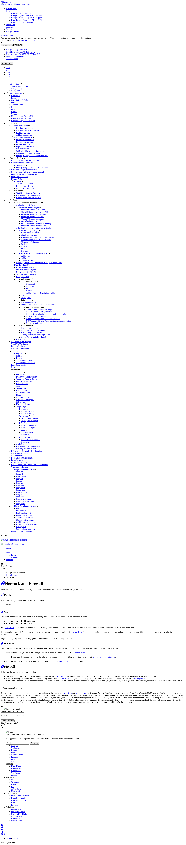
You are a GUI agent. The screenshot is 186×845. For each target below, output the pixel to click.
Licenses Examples (29, 413)
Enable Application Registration (39, 312)
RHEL (14, 111)
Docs (8, 11)
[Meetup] (2, 830)
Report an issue (18, 544)
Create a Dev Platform (20, 814)
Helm (13, 98)
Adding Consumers (24, 135)
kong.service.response (25, 501)
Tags (18, 386)
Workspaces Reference (30, 418)
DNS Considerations (19, 177)
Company (15, 746)
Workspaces (26, 298)
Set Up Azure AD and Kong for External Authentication (48, 321)
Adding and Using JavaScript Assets (35, 335)
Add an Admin (27, 260)
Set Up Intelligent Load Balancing (30, 151)
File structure (21, 511)
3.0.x (8, 72)
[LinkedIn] (2, 832)
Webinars (15, 782)
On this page (6, 548)
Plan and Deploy (16, 158)
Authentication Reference (26, 205)
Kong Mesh (16, 771)
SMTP (24, 295)
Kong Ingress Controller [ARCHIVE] (26, 20)
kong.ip (19, 481)
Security (17, 191)
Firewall (9, 559)
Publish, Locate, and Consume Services (32, 156)
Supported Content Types (26, 379)
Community (11, 29)
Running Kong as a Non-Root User (25, 160)
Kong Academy (12, 31)
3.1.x (8, 70)
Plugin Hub (10, 25)
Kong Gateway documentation (24, 40)
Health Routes (22, 384)
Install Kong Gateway (20, 796)
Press (13, 759)
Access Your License (24, 184)
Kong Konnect (17, 766)
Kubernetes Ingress (18, 800)
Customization (25, 326)
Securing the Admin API (26, 449)
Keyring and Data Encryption (28, 195)
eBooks (14, 780)
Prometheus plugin (18, 365)
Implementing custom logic (27, 513)
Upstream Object (23, 404)
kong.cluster (21, 476)
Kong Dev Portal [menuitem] (21, 265)
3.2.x (8, 68)
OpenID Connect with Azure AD (34, 212)
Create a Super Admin (30, 233)
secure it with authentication (104, 657)
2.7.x (8, 74)
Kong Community (18, 798)
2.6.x (8, 77)
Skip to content (7, 2)
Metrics (19, 356)
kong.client (20, 472)
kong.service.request (24, 499)
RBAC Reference (28, 425)
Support (9, 27)
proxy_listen (9, 628)
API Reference (27, 432)
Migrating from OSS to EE (22, 116)
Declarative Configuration (26, 377)
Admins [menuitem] (22, 430)
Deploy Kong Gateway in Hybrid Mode (32, 167)
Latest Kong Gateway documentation (15, 57)
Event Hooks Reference (30, 440)
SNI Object (20, 402)
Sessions (24, 251)
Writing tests (21, 527)
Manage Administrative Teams (28, 153)
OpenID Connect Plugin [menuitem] (29, 207)
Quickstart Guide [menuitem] (21, 126)
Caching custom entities (25, 522)
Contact (14, 761)
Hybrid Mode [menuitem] (19, 165)
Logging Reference (19, 346)
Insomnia (14, 805)
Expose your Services (25, 142)
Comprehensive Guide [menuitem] (23, 137)
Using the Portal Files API (26, 272)
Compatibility (16, 88)
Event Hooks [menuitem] (24, 437)
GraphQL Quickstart (19, 344)
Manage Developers (29, 302)
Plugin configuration (24, 515)
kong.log (19, 483)
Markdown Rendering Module (33, 330)
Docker (14, 102)
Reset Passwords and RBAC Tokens (36, 240)
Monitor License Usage (25, 188)
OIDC (23, 249)
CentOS (14, 107)
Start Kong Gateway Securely (28, 193)
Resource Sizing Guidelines (22, 163)
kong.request (21, 490)
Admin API (15, 557)
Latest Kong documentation (22, 22)
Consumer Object (23, 393)
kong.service (21, 497)
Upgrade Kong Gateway (21, 118)
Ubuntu (14, 114)
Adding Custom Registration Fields (40, 293)
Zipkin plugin (16, 367)
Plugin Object (21, 395)
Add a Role (25, 256)
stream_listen (77, 632)
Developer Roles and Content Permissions (38, 305)
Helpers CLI (21, 339)
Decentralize (16, 809)
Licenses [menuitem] (17, 181)
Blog (13, 787)
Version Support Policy (20, 86)
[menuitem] (95, 9)
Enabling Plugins (23, 132)
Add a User (25, 258)
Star (5, 834)
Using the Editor (22, 277)
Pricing (14, 775)
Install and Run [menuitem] (16, 93)
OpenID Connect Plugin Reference (35, 226)
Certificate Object (23, 397)
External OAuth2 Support (36, 316)
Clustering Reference (19, 467)
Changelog (15, 91)
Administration (25, 300)
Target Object (21, 406)
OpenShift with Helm (19, 100)
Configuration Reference (21, 453)
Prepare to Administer (25, 140)
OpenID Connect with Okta (32, 217)
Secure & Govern (18, 812)
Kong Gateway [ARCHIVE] (22, 13)
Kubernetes (15, 96)
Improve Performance (25, 146)
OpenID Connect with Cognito (33, 221)
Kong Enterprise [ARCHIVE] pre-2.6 (26, 15)
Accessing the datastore (25, 517)
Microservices (16, 791)
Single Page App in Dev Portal (33, 337)
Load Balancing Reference (22, 458)
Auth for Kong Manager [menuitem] (29, 230)
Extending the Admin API (26, 524)
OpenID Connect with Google (33, 214)
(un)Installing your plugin (26, 529)
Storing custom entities (25, 520)
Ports (8, 553)
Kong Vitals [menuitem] (19, 353)
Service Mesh (16, 821)
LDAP (24, 246)
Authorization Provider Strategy (39, 309)
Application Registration (34, 307)
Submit (11, 721)
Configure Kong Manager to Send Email (37, 237)
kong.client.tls (21, 474)
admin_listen (80, 653)
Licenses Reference (29, 411)
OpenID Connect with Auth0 (33, 219)
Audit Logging (22, 444)
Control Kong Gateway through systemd (27, 172)
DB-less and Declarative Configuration (26, 451)
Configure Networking (30, 235)
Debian (14, 109)
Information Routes (24, 381)
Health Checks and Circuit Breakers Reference (29, 465)
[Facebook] (2, 825)
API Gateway (16, 789)
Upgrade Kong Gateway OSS (23, 121)
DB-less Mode (22, 374)
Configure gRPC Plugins (21, 342)
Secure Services (22, 149)
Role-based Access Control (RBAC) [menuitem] (33, 253)
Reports (19, 358)
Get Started (14, 123)
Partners (14, 757)
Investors (14, 752)
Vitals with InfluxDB (24, 360)
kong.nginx (20, 485)
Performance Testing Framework (24, 174)
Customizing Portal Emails (32, 332)
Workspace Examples (29, 421)
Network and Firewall (20, 348)
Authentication (30, 282)
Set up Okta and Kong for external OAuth (43, 319)
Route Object (21, 390)
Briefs (13, 784)
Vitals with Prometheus (25, 363)
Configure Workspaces (30, 242)
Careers (17, 755)
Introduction (21, 508)
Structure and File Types (26, 270)
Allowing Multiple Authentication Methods (33, 228)
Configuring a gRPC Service (27, 130)
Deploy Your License (24, 186)
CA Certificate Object (25, 400)
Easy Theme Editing (29, 328)
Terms (8, 838)
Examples (25, 435)
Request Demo (7, 36)
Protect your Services (24, 144)
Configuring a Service (25, 128)
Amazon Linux (17, 105)
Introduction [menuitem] (14, 84)
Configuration (25, 279)
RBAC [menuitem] (22, 423)
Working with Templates (26, 274)
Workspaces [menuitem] (24, 416)
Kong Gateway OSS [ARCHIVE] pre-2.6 (28, 18)
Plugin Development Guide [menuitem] (25, 506)
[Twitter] (2, 827)
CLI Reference (17, 455)
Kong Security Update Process (28, 198)
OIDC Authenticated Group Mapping (36, 223)
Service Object (22, 388)
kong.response (22, 492)
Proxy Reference (18, 460)
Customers (15, 748)
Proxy (13, 555)
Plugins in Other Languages (22, 531)
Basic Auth (25, 244)
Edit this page (21, 540)
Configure (13, 200)
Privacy (15, 838)
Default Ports (16, 179)
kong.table (20, 504)
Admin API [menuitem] (18, 372)
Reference (13, 370)
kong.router (20, 494)
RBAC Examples (28, 428)
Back (4, 721)
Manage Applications (34, 323)
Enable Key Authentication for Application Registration (48, 314)
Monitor (13, 351)
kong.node (20, 488)
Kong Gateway (12, 575)
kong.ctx (19, 478)
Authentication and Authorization (27, 203)
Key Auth (30, 286)
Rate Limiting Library (20, 462)
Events (14, 750)
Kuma (13, 802)
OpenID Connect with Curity (33, 210)
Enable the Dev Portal (25, 267)
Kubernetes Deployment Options (24, 170)
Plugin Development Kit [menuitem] (24, 469)
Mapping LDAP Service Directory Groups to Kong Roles (39, 263)
